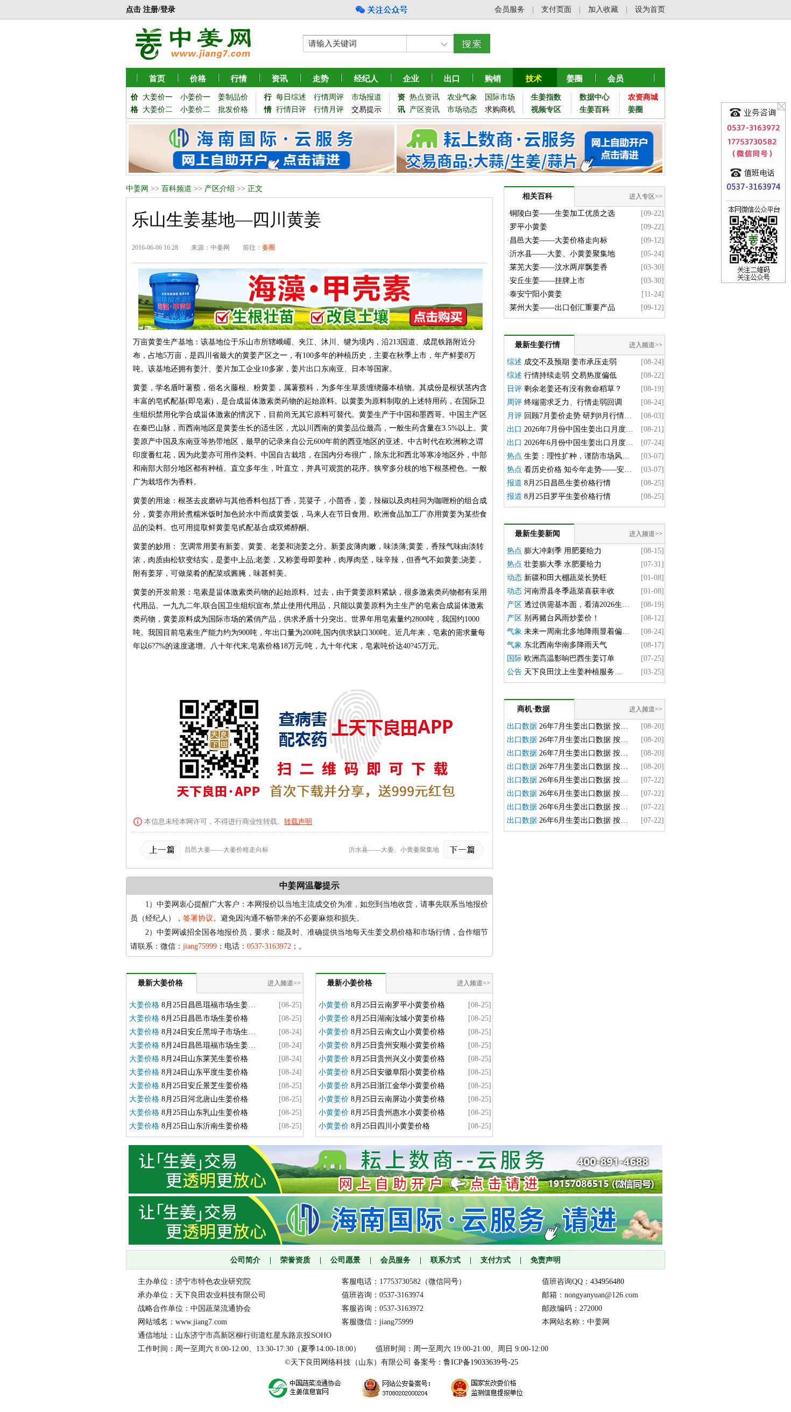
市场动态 (462, 109)
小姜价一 (195, 97)
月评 (514, 416)
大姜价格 (144, 1005)
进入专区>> (645, 196)
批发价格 (233, 109)
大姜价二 (158, 109)
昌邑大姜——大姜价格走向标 (227, 849)
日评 (514, 389)
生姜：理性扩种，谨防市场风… (577, 456)
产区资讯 (424, 109)
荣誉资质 (295, 1260)
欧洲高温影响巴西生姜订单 (569, 658)
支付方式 (496, 1260)
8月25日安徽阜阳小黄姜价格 (398, 1072)
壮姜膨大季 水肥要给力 (563, 564)
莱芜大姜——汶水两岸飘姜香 (559, 267)
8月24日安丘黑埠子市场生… (208, 1032)
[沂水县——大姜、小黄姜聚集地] (461, 849)
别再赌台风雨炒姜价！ (561, 618)
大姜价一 (158, 97)
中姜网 (137, 189)
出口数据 (522, 726)
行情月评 (329, 109)
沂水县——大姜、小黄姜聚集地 (394, 849)
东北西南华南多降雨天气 (565, 645)
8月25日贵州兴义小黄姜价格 (398, 1059)
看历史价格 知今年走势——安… (578, 469)
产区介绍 (219, 189)
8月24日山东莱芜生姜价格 (204, 1059)
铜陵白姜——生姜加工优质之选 (562, 213)
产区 (514, 605)
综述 (514, 362)
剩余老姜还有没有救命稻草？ (573, 389)
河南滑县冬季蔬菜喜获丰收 (569, 591)
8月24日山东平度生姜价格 (204, 1072)
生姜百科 (595, 109)
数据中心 (595, 97)
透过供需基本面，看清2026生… (577, 605)
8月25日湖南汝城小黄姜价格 (398, 1018)
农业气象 (462, 97)
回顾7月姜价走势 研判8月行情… (578, 416)
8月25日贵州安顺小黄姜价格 (398, 1045)
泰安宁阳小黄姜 (536, 294)
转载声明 (298, 821)
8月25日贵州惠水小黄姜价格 (398, 1113)
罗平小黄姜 (528, 227)
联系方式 (445, 1260)
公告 (514, 672)
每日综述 (291, 97)
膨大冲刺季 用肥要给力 (563, 551)
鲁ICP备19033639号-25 (480, 1362)
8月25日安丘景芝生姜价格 (204, 1086)
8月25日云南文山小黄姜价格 (398, 1032)
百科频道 (176, 189)
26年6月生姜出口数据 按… (583, 780)
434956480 (607, 1281)
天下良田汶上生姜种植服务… (573, 672)
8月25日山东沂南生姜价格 (204, 1126)
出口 (514, 429)
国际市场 (500, 97)
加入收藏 (603, 9)
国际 (514, 658)
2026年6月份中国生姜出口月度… (578, 443)
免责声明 (546, 1260)
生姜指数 (546, 97)
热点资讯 (424, 97)
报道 (514, 483)
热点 (514, 456)
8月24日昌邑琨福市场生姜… (208, 1045)
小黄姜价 (334, 1005)
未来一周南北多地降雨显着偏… (577, 631)
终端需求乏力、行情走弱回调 (573, 402)
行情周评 (329, 97)
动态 (514, 578)
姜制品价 (233, 97)
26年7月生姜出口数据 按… (583, 726)
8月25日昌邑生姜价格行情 (567, 483)
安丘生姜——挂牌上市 (547, 281)
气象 (514, 631)
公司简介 (245, 1260)
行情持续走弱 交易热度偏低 (570, 375)
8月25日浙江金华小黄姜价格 (398, 1086)
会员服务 (510, 9)
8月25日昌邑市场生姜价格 (204, 1018)
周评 (514, 402)
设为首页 (650, 9)
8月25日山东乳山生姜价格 (204, 1113)
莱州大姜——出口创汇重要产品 (562, 307)
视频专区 (546, 109)
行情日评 (291, 109)
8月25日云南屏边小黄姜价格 (398, 1099)
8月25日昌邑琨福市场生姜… (208, 1005)
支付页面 (556, 9)
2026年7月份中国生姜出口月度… (578, 429)
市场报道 (366, 97)
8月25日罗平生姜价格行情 (567, 496)
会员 (616, 78)
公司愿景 (345, 1260)
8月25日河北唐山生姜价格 (204, 1099)
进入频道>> (284, 983)
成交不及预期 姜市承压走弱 (570, 362)
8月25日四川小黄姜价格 (390, 1126)
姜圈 (575, 78)
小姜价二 (195, 109)
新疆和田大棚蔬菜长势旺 (565, 578)
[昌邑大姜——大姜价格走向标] (162, 849)
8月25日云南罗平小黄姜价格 (398, 1005)
